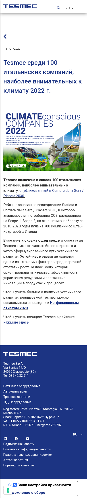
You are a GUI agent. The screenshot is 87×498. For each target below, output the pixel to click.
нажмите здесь (16, 322)
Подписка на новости (19, 444)
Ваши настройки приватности (44, 485)
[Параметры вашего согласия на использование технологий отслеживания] (8, 490)
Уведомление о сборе (25, 492)
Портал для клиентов (19, 465)
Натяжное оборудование (21, 386)
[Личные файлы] (20, 4)
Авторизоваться (15, 460)
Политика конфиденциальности (27, 449)
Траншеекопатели (16, 397)
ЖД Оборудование (17, 402)
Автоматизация (15, 391)
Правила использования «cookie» (27, 454)
